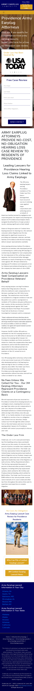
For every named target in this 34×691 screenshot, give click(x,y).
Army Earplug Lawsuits (23, 639)
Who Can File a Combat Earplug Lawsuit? (17, 561)
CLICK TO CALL (26, 7)
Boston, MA (7, 602)
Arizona (5, 620)
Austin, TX (6, 594)
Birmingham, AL (8, 599)
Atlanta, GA (6, 591)
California (6, 625)
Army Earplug (10, 5)
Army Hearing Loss (8, 639)
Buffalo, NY (6, 604)
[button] (10, 72)
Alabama (5, 614)
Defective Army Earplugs (19, 637)
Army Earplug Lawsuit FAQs (16, 641)
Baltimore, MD (8, 596)
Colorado (6, 627)
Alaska (5, 617)
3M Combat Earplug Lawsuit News (17, 573)
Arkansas (6, 622)
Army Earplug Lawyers (17, 643)
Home (8, 637)
